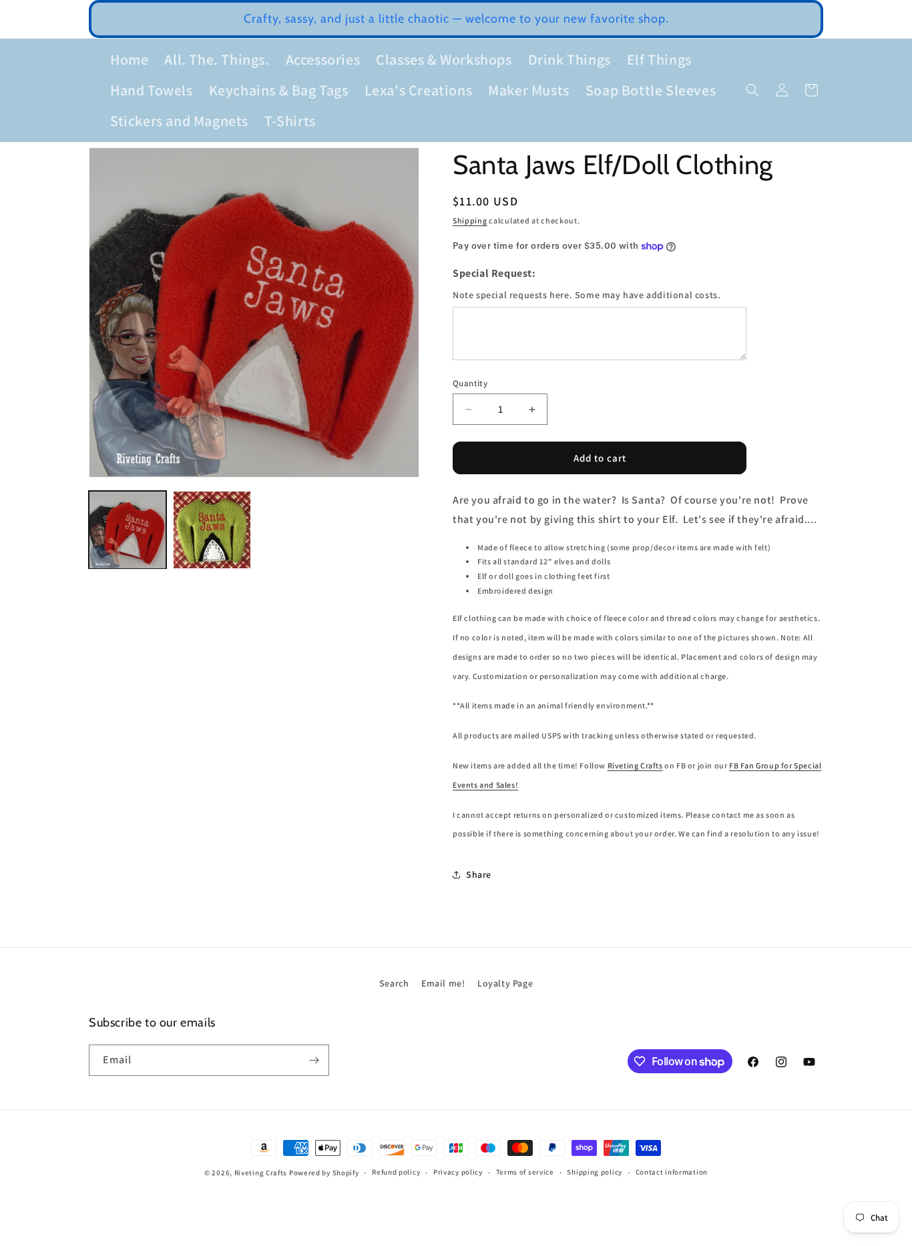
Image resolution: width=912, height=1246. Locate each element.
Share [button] (478, 874)
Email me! (443, 983)
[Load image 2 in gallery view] (211, 529)
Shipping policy (594, 1172)
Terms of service (525, 1172)
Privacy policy (458, 1172)
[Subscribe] (313, 1060)
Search (394, 983)
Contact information (672, 1172)
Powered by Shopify (324, 1172)
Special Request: (494, 273)
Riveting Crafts (635, 765)
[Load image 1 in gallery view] (127, 529)
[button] (752, 90)
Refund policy (396, 1172)
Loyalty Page (505, 983)
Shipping (470, 220)
